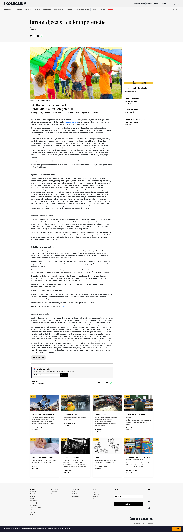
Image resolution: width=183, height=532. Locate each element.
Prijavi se (64, 375)
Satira (94, 10)
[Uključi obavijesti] (180, 3)
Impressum (75, 496)
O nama (74, 491)
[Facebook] (149, 492)
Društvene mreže (82, 10)
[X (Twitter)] (149, 498)
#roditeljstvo (38, 357)
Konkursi (137, 3)
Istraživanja (58, 10)
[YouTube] (149, 504)
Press (143, 3)
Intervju (37, 10)
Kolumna (28, 10)
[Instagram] (149, 510)
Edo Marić (33, 28)
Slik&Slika (164, 3)
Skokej (53, 494)
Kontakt (74, 494)
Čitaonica (149, 3)
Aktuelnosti (7, 10)
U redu (176, 529)
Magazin (157, 3)
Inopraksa (69, 10)
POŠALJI (128, 504)
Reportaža (47, 10)
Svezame (54, 491)
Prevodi (102, 10)
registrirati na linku (71, 122)
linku (62, 306)
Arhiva (110, 10)
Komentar (18, 10)
